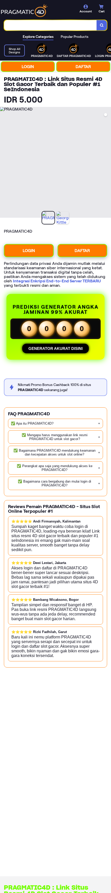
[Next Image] (107, 163)
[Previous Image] (4, 163)
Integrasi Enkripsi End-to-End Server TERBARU (57, 281)
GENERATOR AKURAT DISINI (55, 348)
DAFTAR (83, 66)
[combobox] (50, 25)
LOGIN (28, 66)
